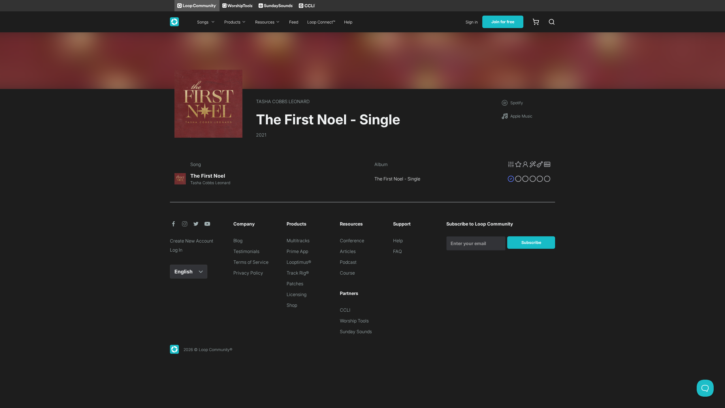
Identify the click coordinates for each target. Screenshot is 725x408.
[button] (529, 164)
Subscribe (531, 242)
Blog (237, 240)
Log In (176, 250)
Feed (293, 22)
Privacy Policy (248, 273)
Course (347, 273)
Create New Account (191, 241)
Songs (202, 22)
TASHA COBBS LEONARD (283, 101)
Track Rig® (298, 273)
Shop (292, 305)
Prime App (297, 251)
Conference (352, 240)
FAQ (397, 251)
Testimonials (246, 251)
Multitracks (298, 240)
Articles (348, 251)
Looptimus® (299, 262)
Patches (295, 283)
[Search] (551, 21)
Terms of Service (250, 262)
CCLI (345, 310)
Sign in (472, 22)
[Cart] (535, 21)
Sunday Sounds (356, 331)
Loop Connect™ (321, 22)
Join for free (502, 21)
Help (348, 22)
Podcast (348, 262)
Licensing (296, 294)
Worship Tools (354, 321)
